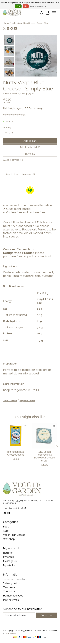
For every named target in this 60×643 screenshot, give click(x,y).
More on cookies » (38, 6)
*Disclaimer (9, 587)
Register (7, 552)
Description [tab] (11, 174)
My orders (8, 556)
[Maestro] (39, 637)
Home (6, 23)
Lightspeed (11, 633)
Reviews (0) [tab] (28, 174)
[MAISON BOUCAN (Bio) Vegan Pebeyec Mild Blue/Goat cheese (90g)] (44, 436)
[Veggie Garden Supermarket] (12, 12)
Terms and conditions (15, 579)
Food (6, 526)
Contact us (9, 591)
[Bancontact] (34, 637)
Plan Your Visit (11, 599)
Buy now (30, 153)
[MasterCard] (25, 637)
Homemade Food (13, 595)
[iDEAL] (15, 637)
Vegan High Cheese (14, 534)
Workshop (9, 539)
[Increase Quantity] (12, 133)
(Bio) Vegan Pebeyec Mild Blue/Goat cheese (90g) (44, 456)
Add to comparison (14, 160)
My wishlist (9, 565)
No (25, 6)
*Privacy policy (11, 583)
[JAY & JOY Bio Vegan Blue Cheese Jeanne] (15, 436)
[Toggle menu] (54, 13)
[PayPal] (20, 637)
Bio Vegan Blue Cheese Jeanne (15, 453)
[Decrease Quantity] (6, 133)
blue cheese (10, 400)
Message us (10, 561)
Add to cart (30, 140)
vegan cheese (27, 400)
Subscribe (46, 615)
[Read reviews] (13, 115)
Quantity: (7, 127)
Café (5, 530)
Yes (18, 6)
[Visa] (30, 637)
